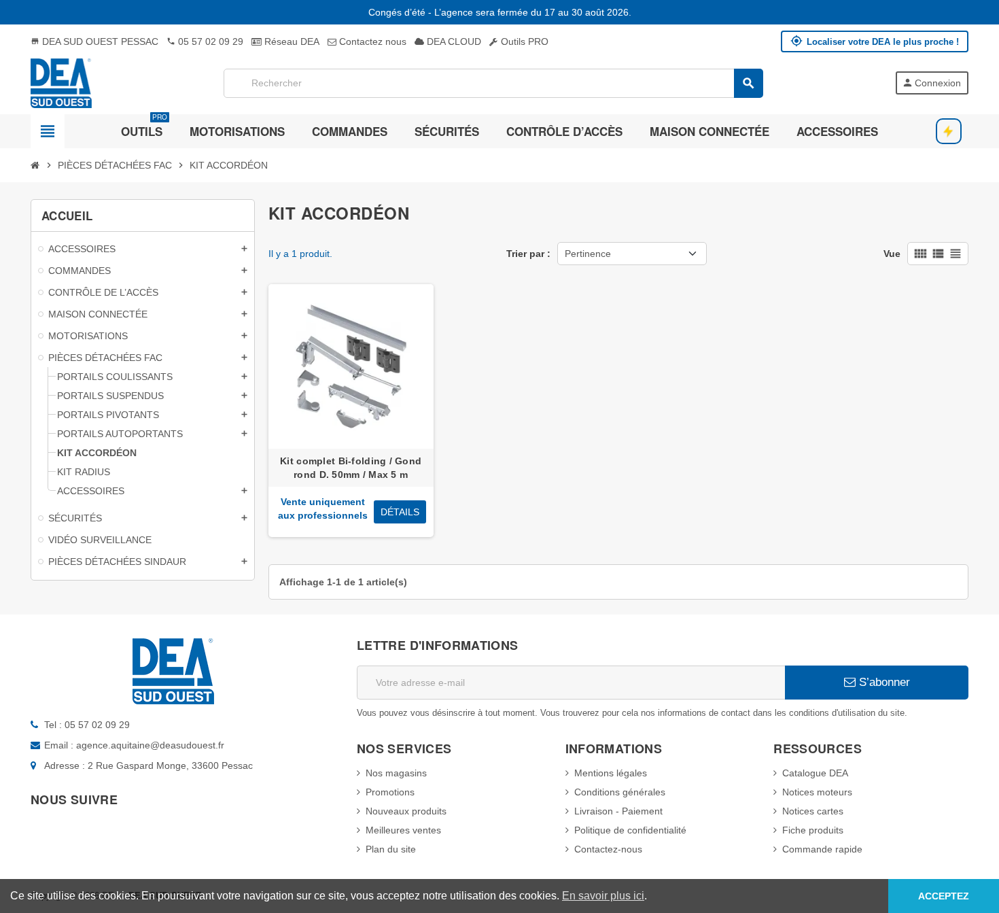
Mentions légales (610, 773)
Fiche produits (812, 830)
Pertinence (588, 253)
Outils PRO (523, 41)
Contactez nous (371, 41)
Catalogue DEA (815, 773)
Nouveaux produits (406, 811)
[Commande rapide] (949, 131)
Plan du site (391, 849)
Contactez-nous (608, 849)
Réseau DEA (290, 41)
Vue (891, 253)
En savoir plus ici (603, 895)
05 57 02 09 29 (204, 41)
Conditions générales (619, 792)
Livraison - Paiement (618, 811)
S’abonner (883, 682)
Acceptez (943, 896)
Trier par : (528, 253)
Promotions (390, 792)
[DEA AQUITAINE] (61, 82)
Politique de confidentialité (630, 830)
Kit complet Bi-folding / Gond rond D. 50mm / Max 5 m (350, 467)
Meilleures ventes (403, 830)
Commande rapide (822, 849)
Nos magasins (396, 773)
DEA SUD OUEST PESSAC (94, 41)
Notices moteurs (817, 792)
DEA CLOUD (452, 41)
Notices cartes (812, 811)
